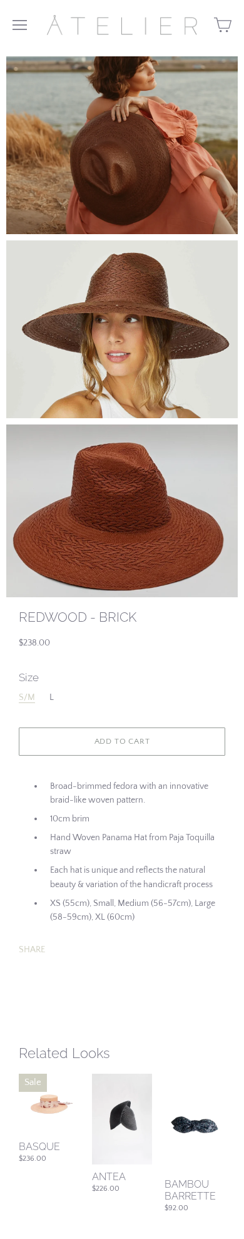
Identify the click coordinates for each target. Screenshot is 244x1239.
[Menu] (19, 25)
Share (32, 950)
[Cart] (223, 25)
